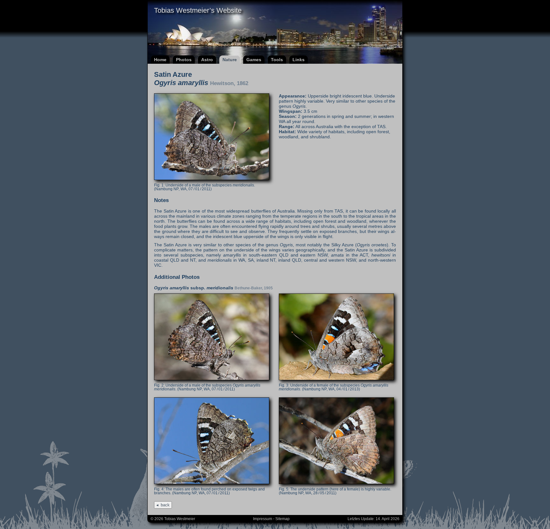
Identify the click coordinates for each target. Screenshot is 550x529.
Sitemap (282, 519)
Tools (277, 59)
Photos (184, 59)
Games (253, 59)
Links (299, 59)
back (165, 505)
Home (160, 59)
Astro (207, 59)
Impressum (262, 519)
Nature (229, 59)
